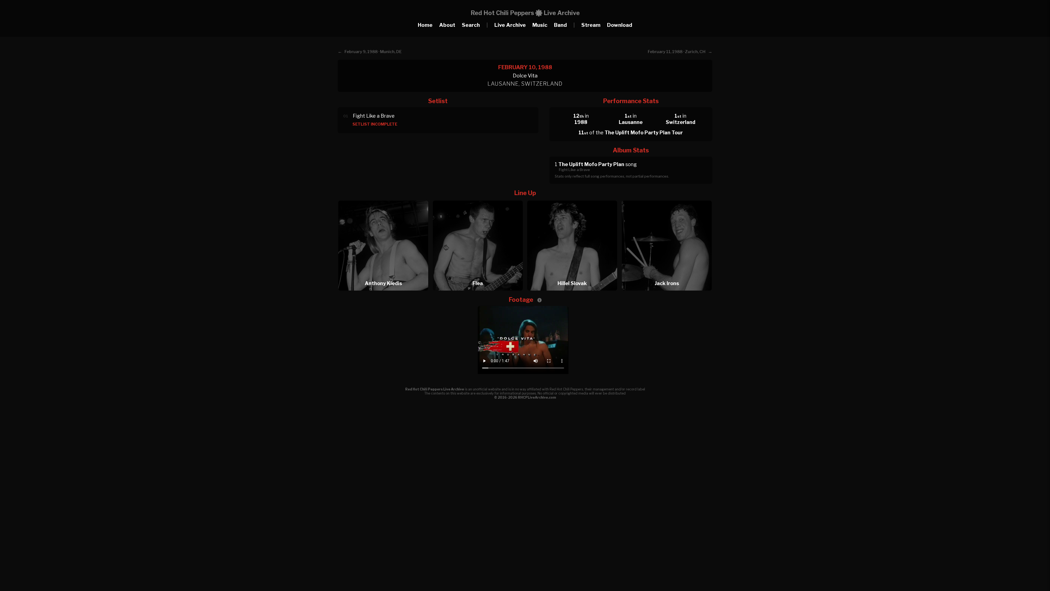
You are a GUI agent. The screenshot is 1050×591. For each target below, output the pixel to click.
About (447, 25)
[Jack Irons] (667, 199)
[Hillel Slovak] (574, 199)
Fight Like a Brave (374, 116)
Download (619, 25)
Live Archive (510, 25)
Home (425, 25)
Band (560, 25)
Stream (590, 25)
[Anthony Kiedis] (385, 199)
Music (539, 25)
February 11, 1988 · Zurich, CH (676, 51)
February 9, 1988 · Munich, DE (373, 51)
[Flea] (479, 199)
